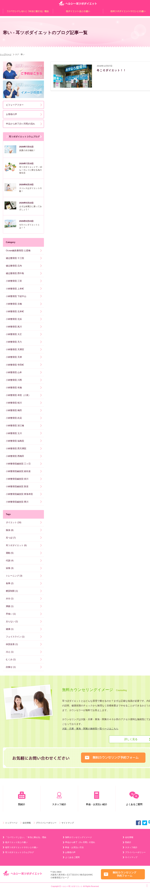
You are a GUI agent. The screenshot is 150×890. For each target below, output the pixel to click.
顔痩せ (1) (11, 667)
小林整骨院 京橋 (14, 304)
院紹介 (21, 804)
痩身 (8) (9, 530)
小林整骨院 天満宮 (15, 349)
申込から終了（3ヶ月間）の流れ (80, 842)
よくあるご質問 (72, 857)
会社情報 (27, 823)
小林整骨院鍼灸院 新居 (17, 486)
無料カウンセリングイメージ (78, 837)
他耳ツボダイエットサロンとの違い (21, 847)
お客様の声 (11, 114)
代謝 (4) (9, 560)
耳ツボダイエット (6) (16, 545)
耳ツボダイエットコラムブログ (24, 136)
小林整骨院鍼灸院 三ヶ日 (18, 463)
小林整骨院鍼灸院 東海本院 (19, 494)
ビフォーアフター (15, 105)
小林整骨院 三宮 (14, 281)
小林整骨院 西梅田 (15, 456)
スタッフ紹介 (59, 804)
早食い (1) (11, 614)
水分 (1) (9, 598)
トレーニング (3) (14, 575)
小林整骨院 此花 (14, 418)
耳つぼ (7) (11, 537)
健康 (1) (9, 629)
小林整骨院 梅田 (14, 410)
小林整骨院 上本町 (15, 288)
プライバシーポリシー (46, 823)
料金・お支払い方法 (74, 847)
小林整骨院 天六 (14, 342)
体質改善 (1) (12, 644)
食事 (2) (9, 583)
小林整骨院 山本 (14, 372)
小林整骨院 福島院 (15, 441)
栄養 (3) (9, 568)
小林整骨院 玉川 (14, 433)
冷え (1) (9, 652)
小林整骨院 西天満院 (16, 448)
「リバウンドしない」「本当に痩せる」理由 (25, 837)
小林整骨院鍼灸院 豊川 (17, 502)
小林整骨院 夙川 (14, 326)
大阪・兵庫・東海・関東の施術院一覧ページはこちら (90, 728)
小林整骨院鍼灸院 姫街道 (18, 471)
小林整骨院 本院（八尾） (18, 395)
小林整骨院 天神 (14, 357)
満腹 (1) (9, 606)
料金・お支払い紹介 (96, 804)
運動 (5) (9, 553)
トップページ (5, 54)
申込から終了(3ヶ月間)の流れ (20, 123)
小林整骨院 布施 (14, 387)
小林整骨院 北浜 (14, 319)
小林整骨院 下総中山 (16, 296)
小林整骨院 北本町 (15, 311)
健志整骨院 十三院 (15, 258)
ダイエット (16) (13, 522)
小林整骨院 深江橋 (15, 425)
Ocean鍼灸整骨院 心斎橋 (18, 250)
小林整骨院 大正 (14, 334)
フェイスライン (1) (15, 636)
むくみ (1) (11, 659)
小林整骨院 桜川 (14, 402)
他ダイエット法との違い (16, 842)
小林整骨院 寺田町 (15, 364)
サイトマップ (68, 823)
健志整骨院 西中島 (15, 273)
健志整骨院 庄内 (14, 265)
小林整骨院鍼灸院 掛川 (17, 479)
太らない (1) (12, 621)
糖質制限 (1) (12, 591)
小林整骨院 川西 (14, 380)
